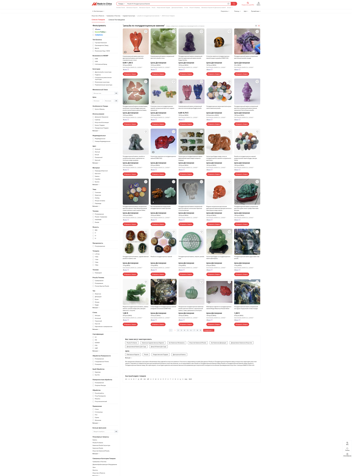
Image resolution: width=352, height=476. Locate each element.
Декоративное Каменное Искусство (241, 343)
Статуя (186, 7)
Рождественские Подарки (163, 7)
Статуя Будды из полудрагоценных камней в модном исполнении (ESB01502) (163, 307)
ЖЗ (145, 379)
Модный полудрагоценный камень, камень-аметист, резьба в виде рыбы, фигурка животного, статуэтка (136, 308)
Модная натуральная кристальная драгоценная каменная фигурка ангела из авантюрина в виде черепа (218, 208)
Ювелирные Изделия (132, 7)
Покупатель (224, 11)
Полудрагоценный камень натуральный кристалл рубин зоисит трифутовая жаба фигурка (246, 208)
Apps (245, 11)
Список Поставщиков (117, 20)
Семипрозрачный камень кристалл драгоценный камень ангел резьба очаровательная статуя (133, 58)
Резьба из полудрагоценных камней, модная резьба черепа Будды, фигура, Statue (245, 158)
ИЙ (148, 379)
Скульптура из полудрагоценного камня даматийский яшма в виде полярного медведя (190, 158)
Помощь (236, 11)
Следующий (208, 330)
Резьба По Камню (132, 343)
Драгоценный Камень (177, 7)
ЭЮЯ (190, 379)
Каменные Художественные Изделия (153, 343)
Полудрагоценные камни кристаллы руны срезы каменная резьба (218, 107)
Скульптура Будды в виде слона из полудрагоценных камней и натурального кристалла (218, 158)
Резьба (153, 7)
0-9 (126, 379)
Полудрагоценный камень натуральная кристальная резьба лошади (246, 57)
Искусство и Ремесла (99, 473)
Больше (127, 358)
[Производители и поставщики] (102, 4)
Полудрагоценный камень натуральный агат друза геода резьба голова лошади (246, 307)
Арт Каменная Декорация (218, 343)
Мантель (95, 470)
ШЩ (186, 379)
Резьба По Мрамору (194, 7)
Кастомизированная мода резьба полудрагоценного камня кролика (161, 207)
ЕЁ (141, 379)
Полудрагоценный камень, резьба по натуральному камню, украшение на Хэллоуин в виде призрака (134, 158)
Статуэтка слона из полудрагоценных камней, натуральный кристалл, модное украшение (162, 108)
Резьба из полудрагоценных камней (161, 256)
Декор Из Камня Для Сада (158, 346)
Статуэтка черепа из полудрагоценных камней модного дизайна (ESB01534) (217, 57)
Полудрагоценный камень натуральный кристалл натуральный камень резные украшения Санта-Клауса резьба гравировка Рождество (246, 108)
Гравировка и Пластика (99, 461)
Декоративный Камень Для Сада (136, 346)
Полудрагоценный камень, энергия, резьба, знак (191, 257)
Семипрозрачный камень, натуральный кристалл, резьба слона (162, 57)
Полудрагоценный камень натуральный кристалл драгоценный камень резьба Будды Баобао (190, 58)
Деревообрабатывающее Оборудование (105, 464)
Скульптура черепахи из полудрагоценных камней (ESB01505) (163, 157)
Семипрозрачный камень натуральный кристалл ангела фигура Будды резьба (190, 107)
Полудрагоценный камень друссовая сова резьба (246, 257)
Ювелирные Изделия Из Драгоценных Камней (213, 7)
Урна (94, 467)
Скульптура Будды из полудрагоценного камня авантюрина (218, 257)
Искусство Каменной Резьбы (197, 343)
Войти (258, 5)
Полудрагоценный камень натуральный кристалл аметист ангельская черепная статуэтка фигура (190, 208)
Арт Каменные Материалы (177, 343)
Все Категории (98, 11)
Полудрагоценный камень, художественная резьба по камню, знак (136, 257)
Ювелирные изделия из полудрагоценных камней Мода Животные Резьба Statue (218, 307)
